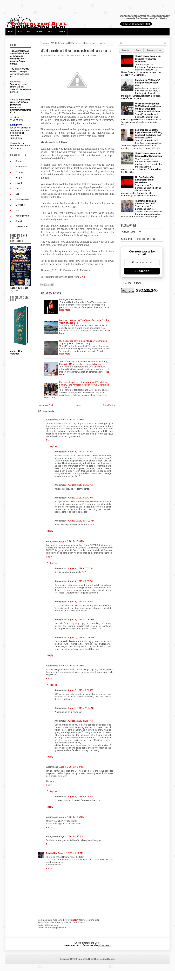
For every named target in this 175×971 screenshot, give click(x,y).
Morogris (20, 205)
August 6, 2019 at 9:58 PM (71, 817)
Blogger (111, 959)
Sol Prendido (22, 226)
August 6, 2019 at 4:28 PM (71, 419)
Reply (49, 440)
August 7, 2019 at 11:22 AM (81, 520)
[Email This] (42, 284)
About (50, 31)
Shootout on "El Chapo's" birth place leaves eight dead (147, 82)
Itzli (17, 188)
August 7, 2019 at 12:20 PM (81, 637)
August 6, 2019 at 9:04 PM (80, 601)
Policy (62, 31)
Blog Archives (154, 50)
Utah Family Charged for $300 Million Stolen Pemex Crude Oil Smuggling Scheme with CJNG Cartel (148, 107)
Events (39, 31)
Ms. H (18, 210)
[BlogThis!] (45, 284)
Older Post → (109, 405)
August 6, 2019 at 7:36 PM (71, 665)
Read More (64, 310)
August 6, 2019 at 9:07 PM (71, 767)
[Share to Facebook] (51, 284)
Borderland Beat (86, 959)
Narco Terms (24, 31)
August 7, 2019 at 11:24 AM (81, 708)
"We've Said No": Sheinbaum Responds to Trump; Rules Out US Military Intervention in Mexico (83, 362)
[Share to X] (48, 284)
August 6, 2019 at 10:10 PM (72, 836)
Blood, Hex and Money (70, 299)
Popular (126, 50)
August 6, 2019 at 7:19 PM (80, 451)
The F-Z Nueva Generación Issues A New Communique (148, 154)
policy (18, 143)
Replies (53, 446)
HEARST (20, 183)
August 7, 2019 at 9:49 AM (80, 497)
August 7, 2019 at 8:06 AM (80, 690)
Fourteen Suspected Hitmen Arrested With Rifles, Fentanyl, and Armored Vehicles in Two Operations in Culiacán (84, 385)
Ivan (17, 194)
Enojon (19, 177)
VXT (82, 276)
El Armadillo (21, 166)
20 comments (89, 55)
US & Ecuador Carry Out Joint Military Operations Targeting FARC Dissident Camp (83, 342)
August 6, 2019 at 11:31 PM (81, 619)
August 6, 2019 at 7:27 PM (80, 485)
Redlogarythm (22, 215)
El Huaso (20, 172)
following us (104, 945)
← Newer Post (46, 405)
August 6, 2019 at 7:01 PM (80, 568)
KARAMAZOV (22, 199)
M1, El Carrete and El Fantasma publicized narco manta (76, 50)
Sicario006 (51, 853)
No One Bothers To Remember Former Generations (144, 180)
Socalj (19, 221)
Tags (138, 50)
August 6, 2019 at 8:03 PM (80, 581)
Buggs (19, 161)
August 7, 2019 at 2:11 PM (80, 721)
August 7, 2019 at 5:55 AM (70, 853)
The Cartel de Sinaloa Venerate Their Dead (145, 202)
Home (10, 31)
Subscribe (142, 271)
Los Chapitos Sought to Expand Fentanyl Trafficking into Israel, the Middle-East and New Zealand (148, 134)
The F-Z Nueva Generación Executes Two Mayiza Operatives (148, 59)
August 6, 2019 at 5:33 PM (71, 541)
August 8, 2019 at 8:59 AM (80, 796)
